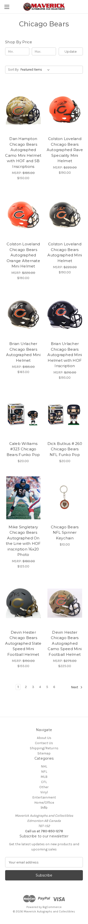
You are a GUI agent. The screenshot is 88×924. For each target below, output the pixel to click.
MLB (44, 777)
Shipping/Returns (44, 748)
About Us (44, 738)
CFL (44, 782)
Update (71, 51)
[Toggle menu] (6, 7)
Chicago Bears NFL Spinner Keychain (64, 532)
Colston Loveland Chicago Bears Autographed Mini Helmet (64, 252)
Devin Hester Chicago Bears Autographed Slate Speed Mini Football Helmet (23, 643)
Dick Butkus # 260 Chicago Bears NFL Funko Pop (64, 449)
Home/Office (44, 802)
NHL (44, 766)
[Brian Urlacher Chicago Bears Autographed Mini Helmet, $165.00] (23, 315)
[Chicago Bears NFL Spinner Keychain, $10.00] (64, 498)
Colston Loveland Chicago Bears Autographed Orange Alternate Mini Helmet (23, 255)
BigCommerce (52, 907)
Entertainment (44, 797)
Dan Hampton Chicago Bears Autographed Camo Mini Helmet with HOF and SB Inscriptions (23, 152)
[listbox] (36, 69)
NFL (44, 771)
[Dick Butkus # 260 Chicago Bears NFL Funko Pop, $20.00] (64, 414)
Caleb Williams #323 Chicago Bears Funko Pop (23, 449)
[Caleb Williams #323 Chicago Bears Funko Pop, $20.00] (23, 414)
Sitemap (44, 753)
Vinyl (44, 792)
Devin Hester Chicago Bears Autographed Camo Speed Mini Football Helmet (65, 643)
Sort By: (13, 69)
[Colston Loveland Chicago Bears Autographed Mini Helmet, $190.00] (64, 215)
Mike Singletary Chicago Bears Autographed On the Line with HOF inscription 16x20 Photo (23, 541)
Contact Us (44, 743)
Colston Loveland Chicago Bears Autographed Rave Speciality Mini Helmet (65, 149)
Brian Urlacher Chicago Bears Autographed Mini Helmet (23, 352)
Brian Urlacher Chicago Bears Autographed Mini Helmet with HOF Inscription (64, 354)
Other (44, 787)
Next (75, 687)
